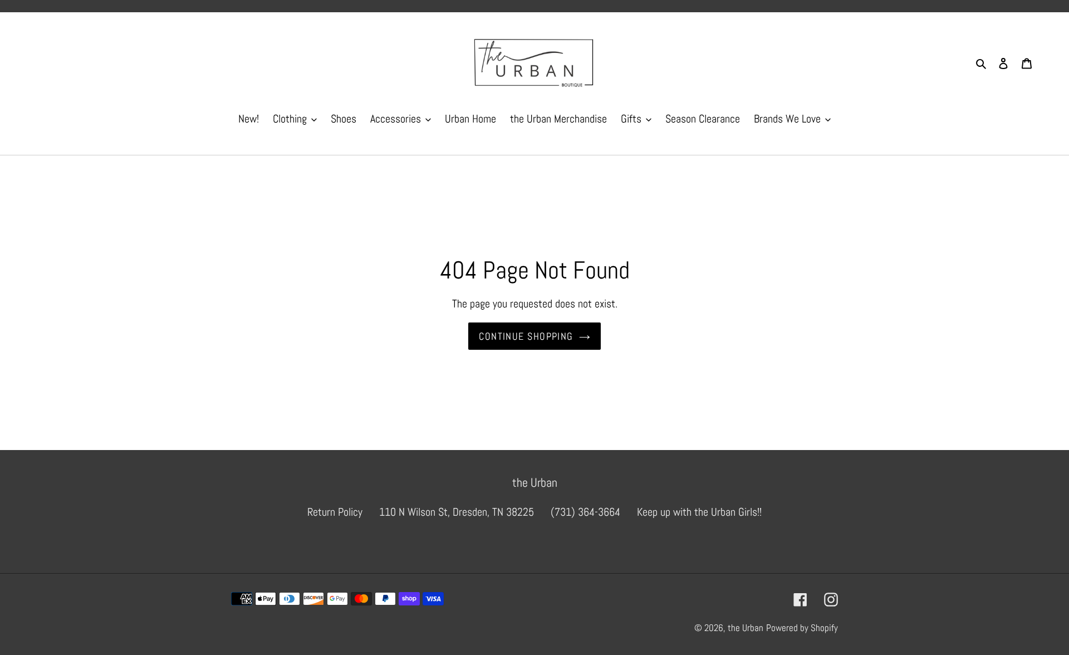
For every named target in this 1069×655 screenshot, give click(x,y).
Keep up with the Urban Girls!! (699, 512)
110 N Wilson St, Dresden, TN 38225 (456, 512)
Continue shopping (526, 336)
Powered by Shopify (802, 628)
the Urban (745, 628)
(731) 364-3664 (585, 512)
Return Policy (334, 512)
